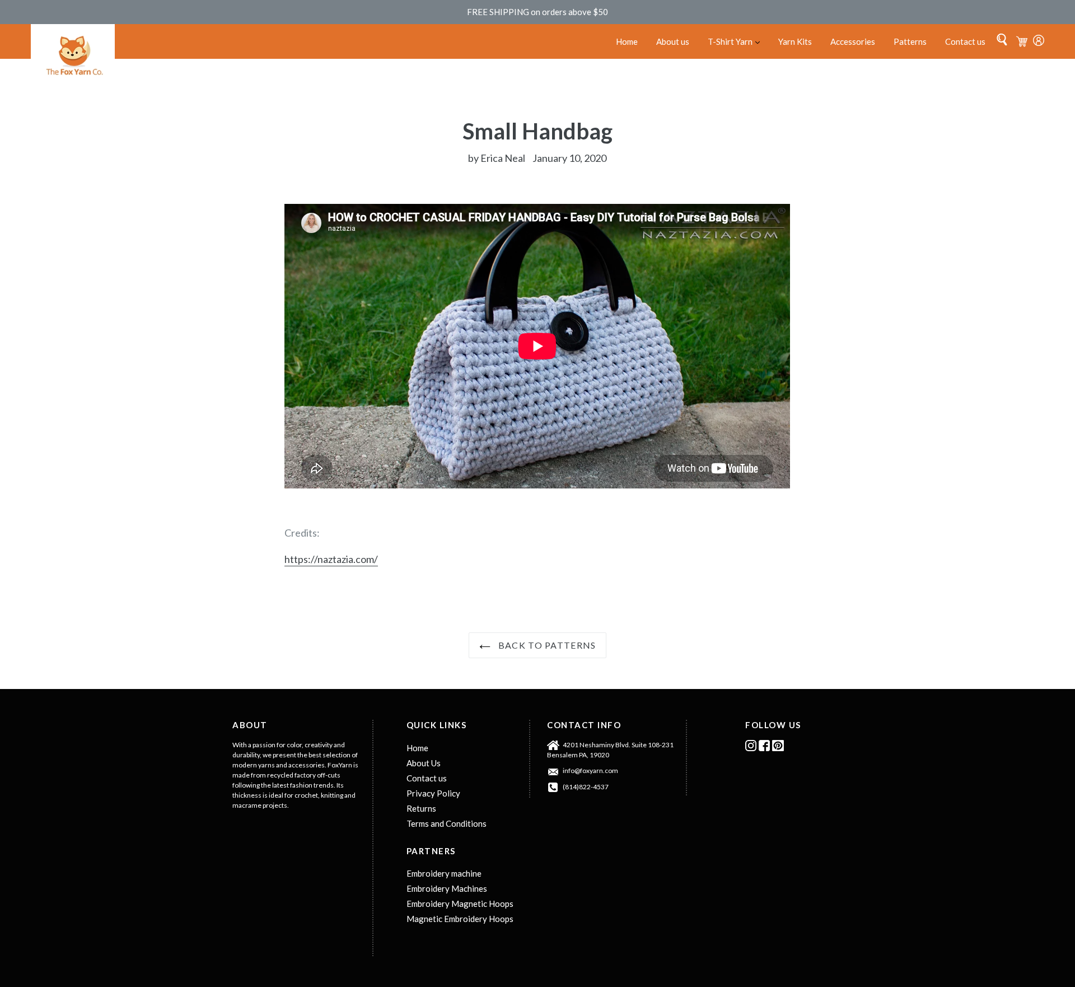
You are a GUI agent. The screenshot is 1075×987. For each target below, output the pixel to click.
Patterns (910, 41)
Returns (421, 808)
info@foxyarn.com (590, 770)
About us (672, 41)
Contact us (965, 41)
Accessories (852, 41)
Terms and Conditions (446, 823)
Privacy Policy (433, 793)
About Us (423, 763)
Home (627, 41)
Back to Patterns (546, 645)
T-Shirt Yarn (738, 41)
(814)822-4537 (586, 787)
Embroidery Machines (446, 888)
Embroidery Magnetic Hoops (459, 903)
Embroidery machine (444, 873)
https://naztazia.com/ (331, 559)
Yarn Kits (795, 41)
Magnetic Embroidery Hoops (459, 919)
